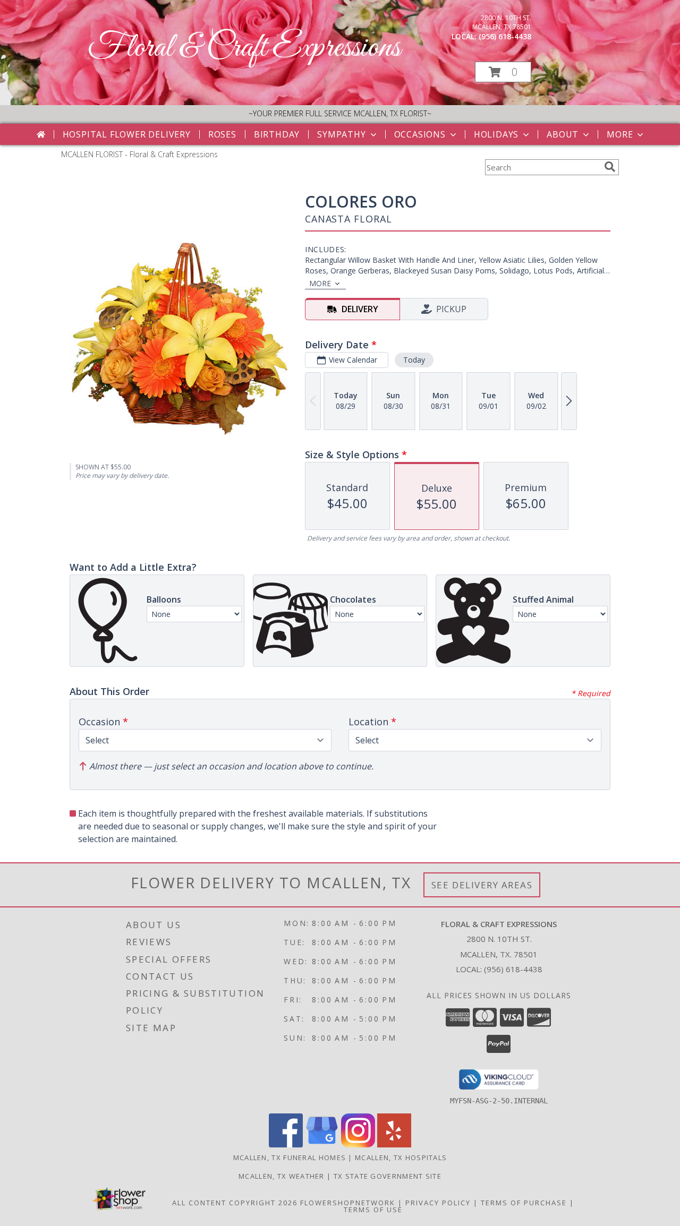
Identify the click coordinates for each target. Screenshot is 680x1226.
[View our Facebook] (286, 1144)
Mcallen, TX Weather (282, 1176)
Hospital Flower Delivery (127, 134)
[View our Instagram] (358, 1144)
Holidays (496, 134)
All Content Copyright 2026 (235, 1202)
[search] (609, 167)
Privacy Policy (438, 1202)
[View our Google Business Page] (322, 1144)
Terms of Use (373, 1209)
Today (414, 360)
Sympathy (341, 134)
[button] (503, 72)
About (563, 134)
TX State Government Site (387, 1176)
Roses (222, 134)
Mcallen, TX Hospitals (401, 1157)
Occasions (420, 134)
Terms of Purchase (524, 1202)
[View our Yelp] (394, 1144)
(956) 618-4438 (505, 36)
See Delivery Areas (482, 885)
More (620, 134)
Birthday (277, 134)
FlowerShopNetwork (347, 1202)
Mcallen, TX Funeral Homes (289, 1157)
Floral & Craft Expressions (244, 48)
